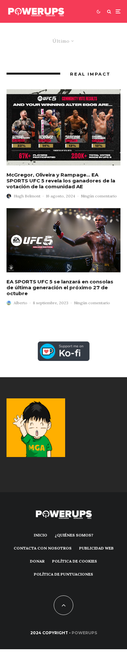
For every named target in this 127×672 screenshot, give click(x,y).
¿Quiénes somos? (74, 535)
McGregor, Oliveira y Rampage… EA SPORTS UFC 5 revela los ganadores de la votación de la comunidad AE (61, 181)
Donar (37, 561)
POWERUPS (84, 632)
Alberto (20, 302)
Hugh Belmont (27, 195)
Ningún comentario (99, 195)
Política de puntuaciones (63, 574)
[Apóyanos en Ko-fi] (64, 345)
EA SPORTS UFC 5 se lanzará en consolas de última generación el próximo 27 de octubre (60, 287)
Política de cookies (74, 561)
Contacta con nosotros (43, 548)
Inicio (40, 535)
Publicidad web (96, 548)
